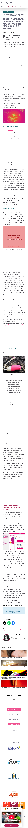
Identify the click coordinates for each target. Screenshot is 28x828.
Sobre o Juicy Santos (14, 719)
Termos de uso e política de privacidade (14, 729)
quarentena (10, 130)
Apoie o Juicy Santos (14, 724)
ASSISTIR (11, 825)
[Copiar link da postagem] (4, 623)
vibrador (21, 630)
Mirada (21, 6)
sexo (17, 630)
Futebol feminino (14, 6)
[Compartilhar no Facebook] (13, 623)
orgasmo (5, 630)
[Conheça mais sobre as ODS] (14, 805)
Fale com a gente (14, 714)
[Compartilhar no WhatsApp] (9, 623)
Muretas (7, 6)
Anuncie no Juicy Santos (14, 709)
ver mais (25, 647)
